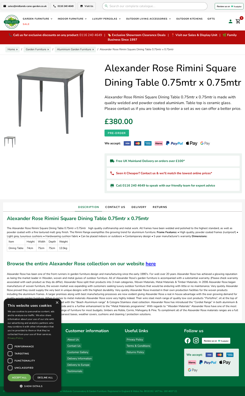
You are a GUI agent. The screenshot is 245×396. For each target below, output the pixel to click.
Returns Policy (135, 352)
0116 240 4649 (66, 6)
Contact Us (74, 346)
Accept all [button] (19, 377)
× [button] (57, 302)
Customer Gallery (77, 352)
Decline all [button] (45, 377)
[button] (32, 386)
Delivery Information (79, 358)
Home (11, 49)
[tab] (88, 207)
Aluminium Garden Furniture (74, 49)
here (151, 263)
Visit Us (89, 6)
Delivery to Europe (78, 365)
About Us (73, 339)
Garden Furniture (36, 49)
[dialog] (32, 345)
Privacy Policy (135, 339)
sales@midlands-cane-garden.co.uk (27, 6)
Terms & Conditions (138, 346)
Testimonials (74, 371)
